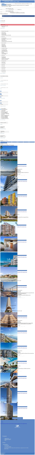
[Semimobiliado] (2, 126)
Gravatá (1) (4, 63)
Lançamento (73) (4, 109)
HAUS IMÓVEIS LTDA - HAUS (7, 0)
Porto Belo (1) (4, 70)
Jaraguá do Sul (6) (4, 48)
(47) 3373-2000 (6, 445)
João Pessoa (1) (4, 50)
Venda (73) (3, 20)
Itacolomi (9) (4, 34)
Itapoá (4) (3, 55)
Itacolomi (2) (4, 33)
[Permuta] (3, 136)
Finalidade (1, 18)
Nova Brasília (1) (4, 51)
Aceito (10, 6)
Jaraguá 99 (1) (4, 49)
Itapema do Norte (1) (5, 58)
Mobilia (1, 124)
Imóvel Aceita (2, 133)
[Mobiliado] (2, 127)
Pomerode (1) (3, 67)
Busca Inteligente (2, 73)
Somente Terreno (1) (4, 118)
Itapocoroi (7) (4, 40)
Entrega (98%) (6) (4, 112)
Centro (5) (3, 39)
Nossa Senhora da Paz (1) (6, 35)
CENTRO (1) (4, 57)
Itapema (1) (3, 64)
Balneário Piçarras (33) (5, 31)
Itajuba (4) (3, 45)
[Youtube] (17, 432)
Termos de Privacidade (5, 6)
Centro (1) (3, 44)
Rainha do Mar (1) (5, 59)
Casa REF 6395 (5, 156)
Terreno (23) (3, 110)
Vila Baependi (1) (5, 53)
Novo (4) (2, 114)
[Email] (17, 434)
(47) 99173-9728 (5, 444)
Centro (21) (3, 32)
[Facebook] (17, 431)
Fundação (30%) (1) (4, 117)
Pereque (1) (4, 71)
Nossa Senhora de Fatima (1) (7, 41)
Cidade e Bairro (2, 28)
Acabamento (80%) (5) (5, 113)
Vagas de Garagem (3, 85)
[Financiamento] (3, 135)
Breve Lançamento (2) (5, 115)
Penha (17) (3, 36)
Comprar (2, 160)
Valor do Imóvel (2, 98)
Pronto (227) (3, 108)
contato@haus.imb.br (7, 446)
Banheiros (1, 81)
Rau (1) (3, 52)
